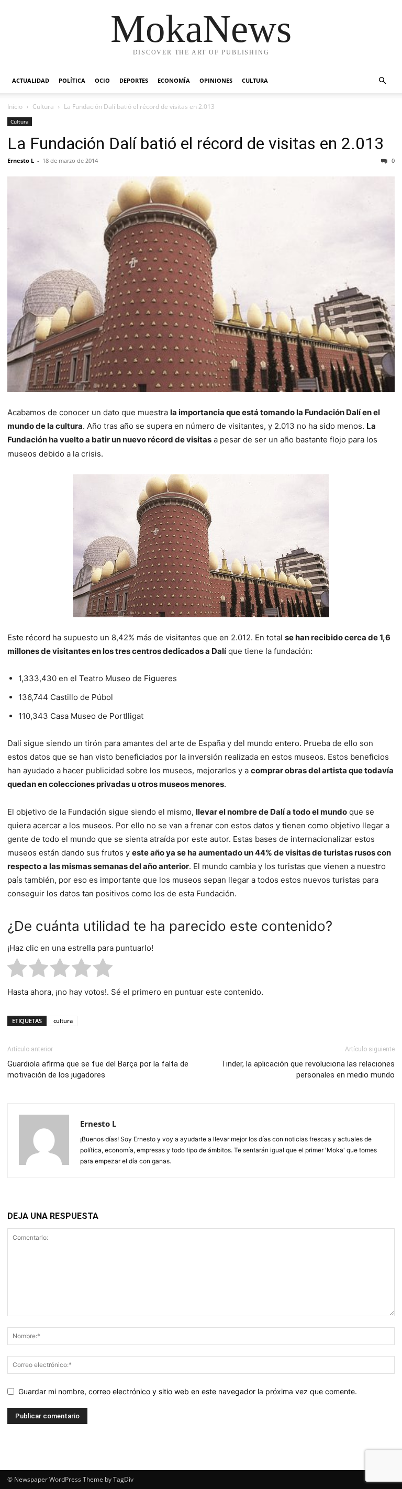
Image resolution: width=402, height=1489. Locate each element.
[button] (382, 81)
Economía (174, 80)
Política (72, 80)
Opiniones (215, 80)
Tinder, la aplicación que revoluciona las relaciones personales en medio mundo (308, 1069)
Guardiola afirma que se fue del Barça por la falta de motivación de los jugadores (97, 1069)
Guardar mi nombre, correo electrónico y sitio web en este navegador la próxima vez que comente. (187, 1391)
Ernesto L (20, 160)
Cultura (255, 80)
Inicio (15, 106)
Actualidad (30, 80)
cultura (63, 1021)
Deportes (133, 80)
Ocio (102, 80)
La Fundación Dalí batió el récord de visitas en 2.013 (195, 143)
